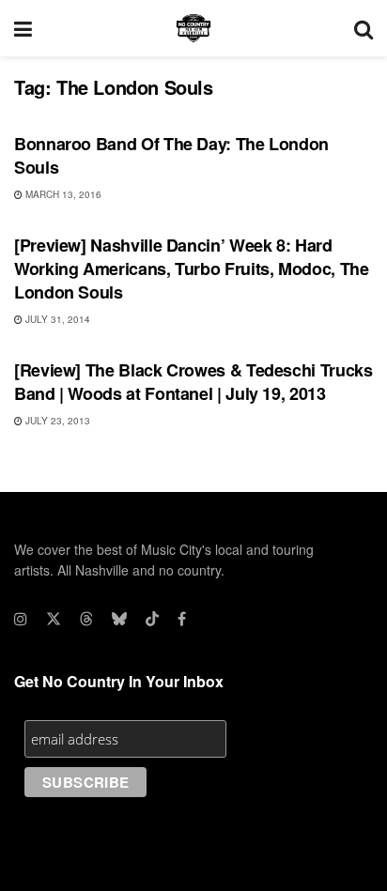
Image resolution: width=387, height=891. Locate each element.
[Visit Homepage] (193, 28)
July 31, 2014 (56, 319)
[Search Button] (363, 28)
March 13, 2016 (62, 194)
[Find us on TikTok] (152, 618)
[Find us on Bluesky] (119, 618)
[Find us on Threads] (86, 618)
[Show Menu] (23, 28)
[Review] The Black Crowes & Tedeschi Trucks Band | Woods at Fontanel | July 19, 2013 (193, 382)
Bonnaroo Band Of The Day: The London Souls (171, 155)
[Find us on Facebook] (182, 618)
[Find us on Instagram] (20, 618)
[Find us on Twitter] (53, 618)
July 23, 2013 (56, 420)
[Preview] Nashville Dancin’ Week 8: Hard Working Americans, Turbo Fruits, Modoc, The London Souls (191, 268)
